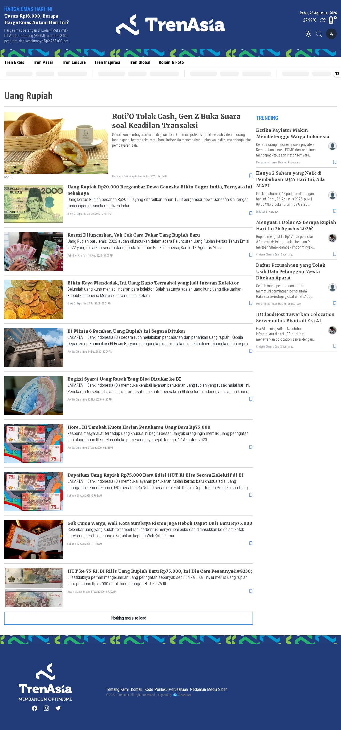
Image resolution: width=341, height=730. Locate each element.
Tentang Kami (117, 689)
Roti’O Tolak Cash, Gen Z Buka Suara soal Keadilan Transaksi (176, 121)
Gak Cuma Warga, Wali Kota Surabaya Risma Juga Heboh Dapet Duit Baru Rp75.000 (159, 523)
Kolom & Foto (171, 62)
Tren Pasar (43, 62)
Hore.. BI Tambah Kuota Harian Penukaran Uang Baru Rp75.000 (138, 427)
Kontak (136, 689)
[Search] (320, 34)
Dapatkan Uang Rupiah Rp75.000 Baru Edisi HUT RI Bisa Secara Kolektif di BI (155, 475)
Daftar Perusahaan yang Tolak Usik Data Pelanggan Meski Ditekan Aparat (291, 271)
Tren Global (139, 62)
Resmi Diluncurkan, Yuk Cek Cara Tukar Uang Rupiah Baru (133, 235)
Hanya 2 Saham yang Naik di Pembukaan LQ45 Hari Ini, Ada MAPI (290, 179)
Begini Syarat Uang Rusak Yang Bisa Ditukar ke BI (124, 379)
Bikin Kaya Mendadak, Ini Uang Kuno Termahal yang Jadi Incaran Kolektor (153, 283)
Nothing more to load (128, 618)
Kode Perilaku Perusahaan (166, 689)
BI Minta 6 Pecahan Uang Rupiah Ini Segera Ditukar (126, 331)
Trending (267, 118)
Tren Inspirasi (107, 62)
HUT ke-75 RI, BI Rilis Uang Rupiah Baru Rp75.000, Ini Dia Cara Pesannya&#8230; (159, 571)
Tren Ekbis (14, 62)
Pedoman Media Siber (208, 689)
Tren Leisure (74, 62)
